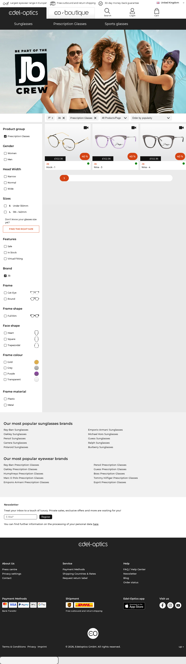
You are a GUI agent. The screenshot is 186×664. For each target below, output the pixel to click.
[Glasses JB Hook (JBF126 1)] (68, 140)
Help (126, 563)
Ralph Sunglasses (99, 442)
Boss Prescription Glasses (109, 473)
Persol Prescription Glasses (110, 464)
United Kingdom (170, 2)
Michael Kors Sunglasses (103, 434)
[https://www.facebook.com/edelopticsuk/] (162, 606)
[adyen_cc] (5, 605)
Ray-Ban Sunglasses (16, 429)
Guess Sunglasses (99, 438)
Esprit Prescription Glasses (110, 482)
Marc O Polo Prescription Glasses (23, 477)
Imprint (42, 646)
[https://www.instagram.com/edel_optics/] (170, 606)
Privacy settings (11, 573)
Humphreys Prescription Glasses (23, 473)
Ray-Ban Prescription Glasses (21, 464)
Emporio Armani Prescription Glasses (26, 482)
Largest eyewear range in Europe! (28, 3)
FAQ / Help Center (134, 569)
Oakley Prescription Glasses (20, 469)
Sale (10, 246)
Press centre (9, 569)
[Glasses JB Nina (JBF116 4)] (163, 140)
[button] (23, 13)
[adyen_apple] (33, 605)
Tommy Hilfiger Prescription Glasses (116, 477)
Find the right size (21, 229)
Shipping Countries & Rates (79, 573)
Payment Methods (74, 569)
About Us (8, 563)
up (181, 646)
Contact (6, 578)
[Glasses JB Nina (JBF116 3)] (115, 140)
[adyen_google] (42, 605)
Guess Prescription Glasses (110, 469)
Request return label (75, 578)
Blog (126, 578)
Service (67, 563)
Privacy (31, 646)
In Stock (12, 252)
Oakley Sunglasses (15, 434)
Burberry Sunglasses (100, 447)
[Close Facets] (21, 118)
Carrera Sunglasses (15, 442)
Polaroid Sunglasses (16, 447)
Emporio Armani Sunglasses (105, 429)
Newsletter (130, 573)
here (95, 524)
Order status (130, 582)
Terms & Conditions (14, 646)
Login (132, 15)
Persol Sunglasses (15, 438)
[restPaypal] (23, 605)
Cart (156, 15)
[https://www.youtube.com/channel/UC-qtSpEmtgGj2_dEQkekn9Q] (178, 606)
